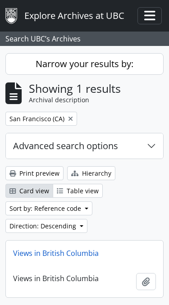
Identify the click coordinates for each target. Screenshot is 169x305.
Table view (82, 191)
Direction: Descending (43, 226)
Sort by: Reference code (46, 208)
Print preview (38, 173)
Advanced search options (65, 146)
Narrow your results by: (84, 64)
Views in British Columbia (56, 253)
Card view (33, 191)
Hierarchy (95, 173)
